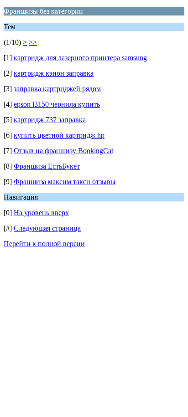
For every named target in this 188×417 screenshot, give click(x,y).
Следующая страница (47, 228)
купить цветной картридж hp (59, 135)
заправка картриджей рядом (57, 89)
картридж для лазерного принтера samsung (80, 58)
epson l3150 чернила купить (57, 104)
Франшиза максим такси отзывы (64, 181)
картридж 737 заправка (50, 120)
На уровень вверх (41, 212)
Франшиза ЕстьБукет (47, 166)
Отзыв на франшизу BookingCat (63, 150)
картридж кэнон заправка (54, 73)
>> (33, 42)
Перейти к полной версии (44, 243)
